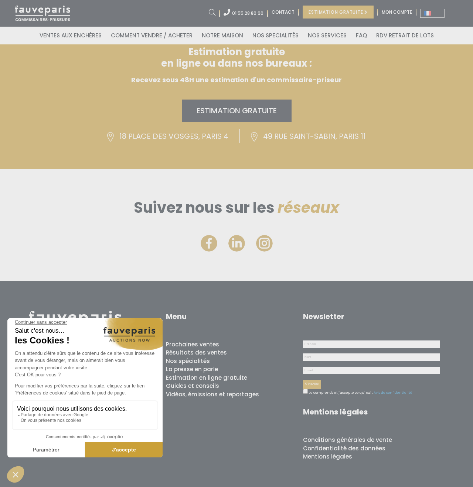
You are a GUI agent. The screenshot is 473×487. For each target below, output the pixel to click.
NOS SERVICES (327, 35)
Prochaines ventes (192, 344)
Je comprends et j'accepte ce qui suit (340, 392)
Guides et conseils (192, 386)
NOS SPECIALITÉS (275, 35)
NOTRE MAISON (222, 35)
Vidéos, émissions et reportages (212, 394)
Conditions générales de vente (347, 440)
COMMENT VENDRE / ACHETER (152, 35)
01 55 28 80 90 (247, 13)
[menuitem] (432, 13)
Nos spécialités (188, 361)
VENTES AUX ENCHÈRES (71, 35)
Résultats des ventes (196, 352)
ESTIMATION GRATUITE (336, 12)
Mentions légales (327, 456)
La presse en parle (192, 369)
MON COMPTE (397, 12)
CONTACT (283, 12)
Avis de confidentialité (393, 392)
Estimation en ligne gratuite (206, 378)
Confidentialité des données (344, 448)
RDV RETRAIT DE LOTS (405, 35)
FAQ (361, 35)
